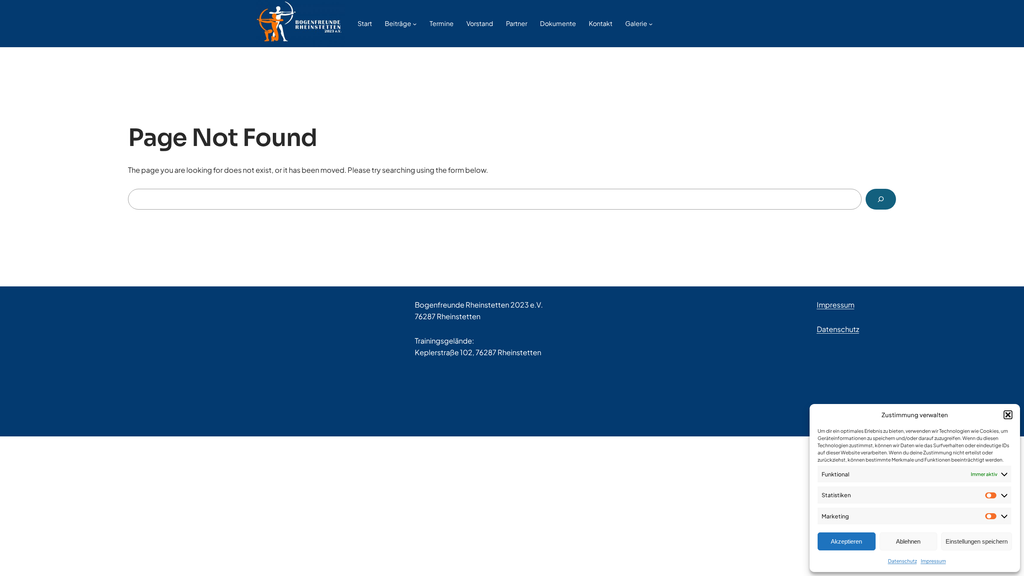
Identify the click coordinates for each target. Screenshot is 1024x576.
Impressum (933, 561)
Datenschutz (902, 561)
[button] (1008, 415)
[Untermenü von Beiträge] (415, 24)
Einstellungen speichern (977, 541)
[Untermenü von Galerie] (651, 24)
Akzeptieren (846, 541)
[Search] (881, 199)
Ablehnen (908, 541)
